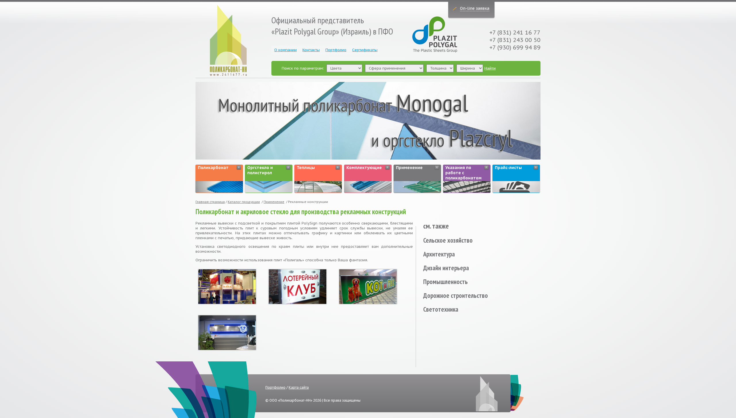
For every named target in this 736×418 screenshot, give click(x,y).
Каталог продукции (244, 202)
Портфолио (335, 49)
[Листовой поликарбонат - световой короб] (297, 286)
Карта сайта (299, 387)
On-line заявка (474, 8)
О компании (285, 49)
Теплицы (306, 167)
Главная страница (210, 202)
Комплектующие (364, 167)
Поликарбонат (213, 167)
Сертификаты (364, 49)
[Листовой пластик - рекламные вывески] (227, 286)
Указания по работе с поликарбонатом (463, 173)
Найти (490, 68)
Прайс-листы (508, 167)
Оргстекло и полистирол (260, 170)
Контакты (311, 49)
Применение (409, 167)
